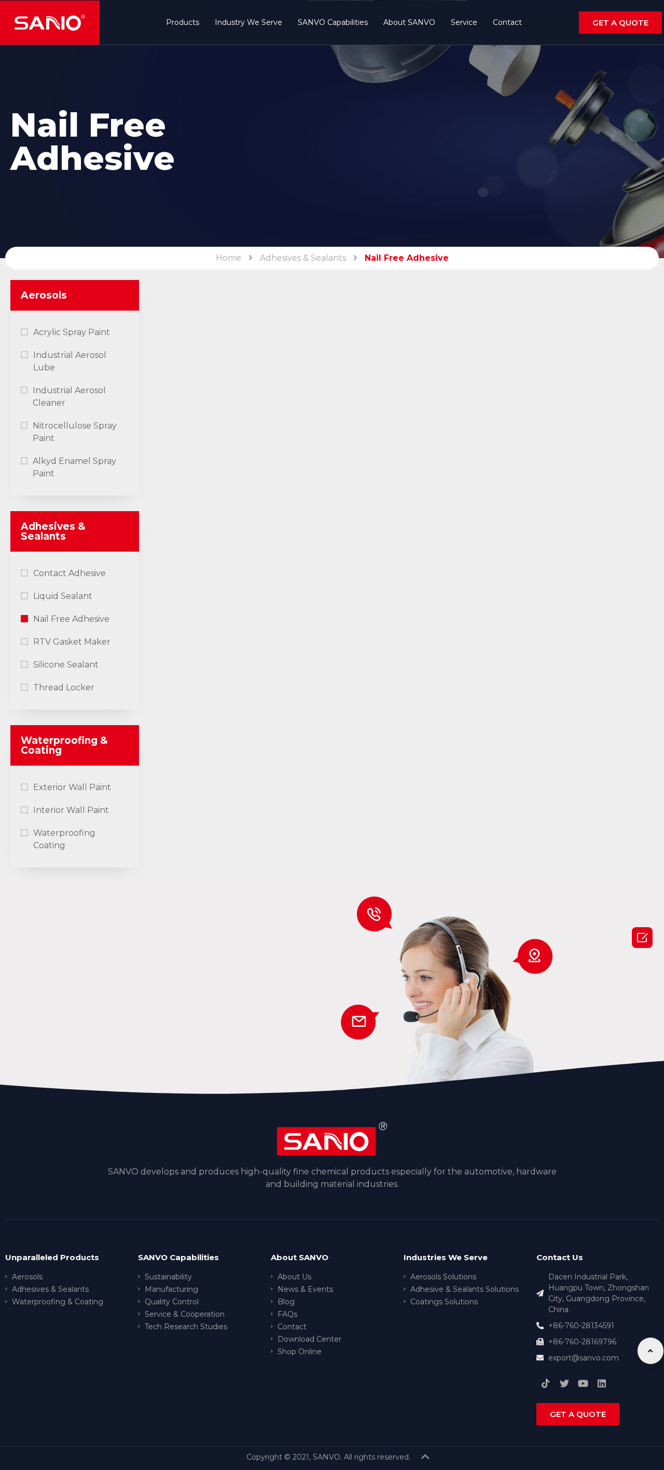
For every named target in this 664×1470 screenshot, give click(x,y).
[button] (620, 22)
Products (182, 22)
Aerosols (44, 295)
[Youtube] (583, 1383)
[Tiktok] (545, 1383)
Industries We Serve (446, 1257)
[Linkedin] (601, 1383)
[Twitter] (564, 1383)
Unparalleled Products (52, 1257)
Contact (507, 22)
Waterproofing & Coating (64, 745)
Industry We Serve (248, 22)
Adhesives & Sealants (303, 258)
